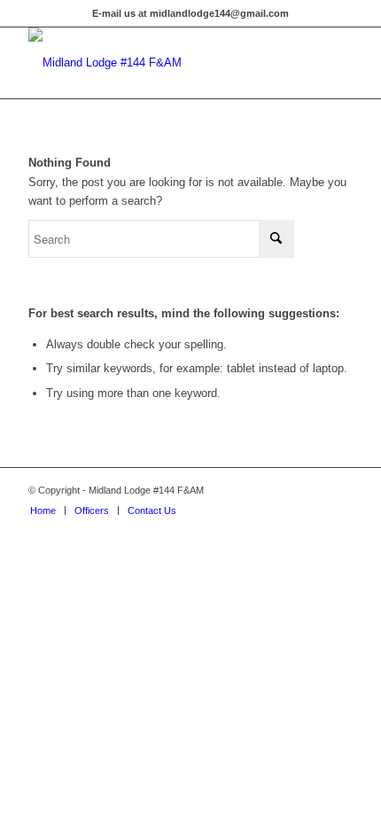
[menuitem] (43, 510)
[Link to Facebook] (339, 490)
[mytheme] (157, 62)
